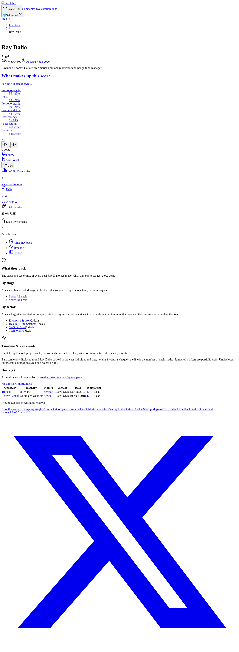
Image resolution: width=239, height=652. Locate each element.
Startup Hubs (117, 409)
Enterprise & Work (20, 320)
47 (87, 395)
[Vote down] (14, 145)
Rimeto (6, 391)
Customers (15, 409)
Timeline (18, 247)
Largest (27, 383)
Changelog (27, 409)
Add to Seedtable (169, 409)
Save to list (12, 160)
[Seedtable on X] (119, 648)
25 (2, 140)
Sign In (5, 18)
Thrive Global (10, 395)
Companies (28, 8)
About (5, 409)
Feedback (185, 409)
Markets (93, 409)
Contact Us (24, 412)
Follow (10, 154)
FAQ (15, 412)
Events (84, 409)
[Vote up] (5, 145)
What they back (22, 242)
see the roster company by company (61, 377)
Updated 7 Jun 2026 (38, 61)
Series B (14, 299)
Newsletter (50, 409)
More (10, 166)
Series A (14, 296)
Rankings (51, 8)
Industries (103, 409)
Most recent (8, 383)
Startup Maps (151, 409)
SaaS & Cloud (17, 327)
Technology (16, 330)
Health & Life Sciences (22, 323)
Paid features (198, 409)
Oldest (19, 383)
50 (87, 391)
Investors (40, 8)
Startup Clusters (134, 409)
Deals (17, 253)
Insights (39, 409)
